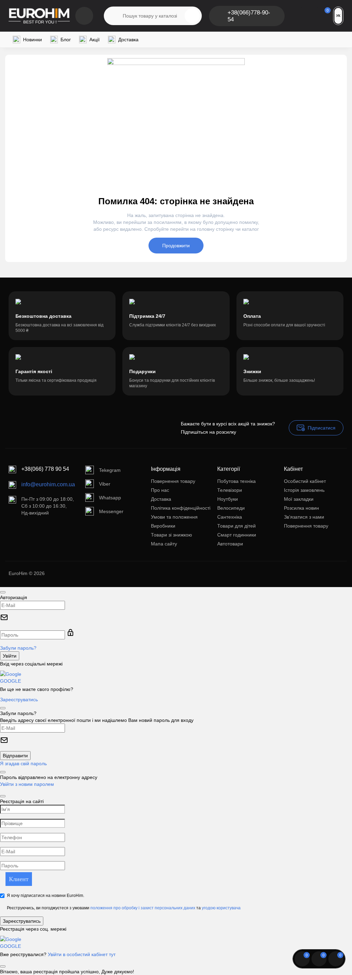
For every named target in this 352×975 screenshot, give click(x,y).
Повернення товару (173, 481)
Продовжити (176, 245)
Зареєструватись (19, 699)
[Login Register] (297, 16)
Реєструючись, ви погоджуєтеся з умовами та (124, 908)
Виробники (163, 526)
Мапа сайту (164, 543)
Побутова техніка (236, 481)
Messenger (111, 511)
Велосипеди (231, 508)
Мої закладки (299, 499)
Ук (338, 16)
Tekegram (110, 470)
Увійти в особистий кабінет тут (82, 954)
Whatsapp (110, 497)
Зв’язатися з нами (304, 517)
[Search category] (113, 15)
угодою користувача (221, 908)
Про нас (160, 490)
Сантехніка (229, 517)
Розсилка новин (301, 508)
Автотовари (230, 543)
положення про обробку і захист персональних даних (142, 908)
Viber (104, 484)
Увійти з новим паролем (27, 784)
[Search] (192, 15)
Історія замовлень (304, 490)
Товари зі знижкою (171, 535)
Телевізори (229, 490)
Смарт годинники (236, 535)
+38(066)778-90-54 (249, 16)
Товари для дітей (236, 526)
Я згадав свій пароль (23, 763)
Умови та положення (174, 517)
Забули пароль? (18, 648)
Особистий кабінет (305, 481)
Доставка (161, 499)
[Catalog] (84, 16)
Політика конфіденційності (180, 508)
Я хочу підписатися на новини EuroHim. (45, 895)
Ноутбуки (227, 499)
